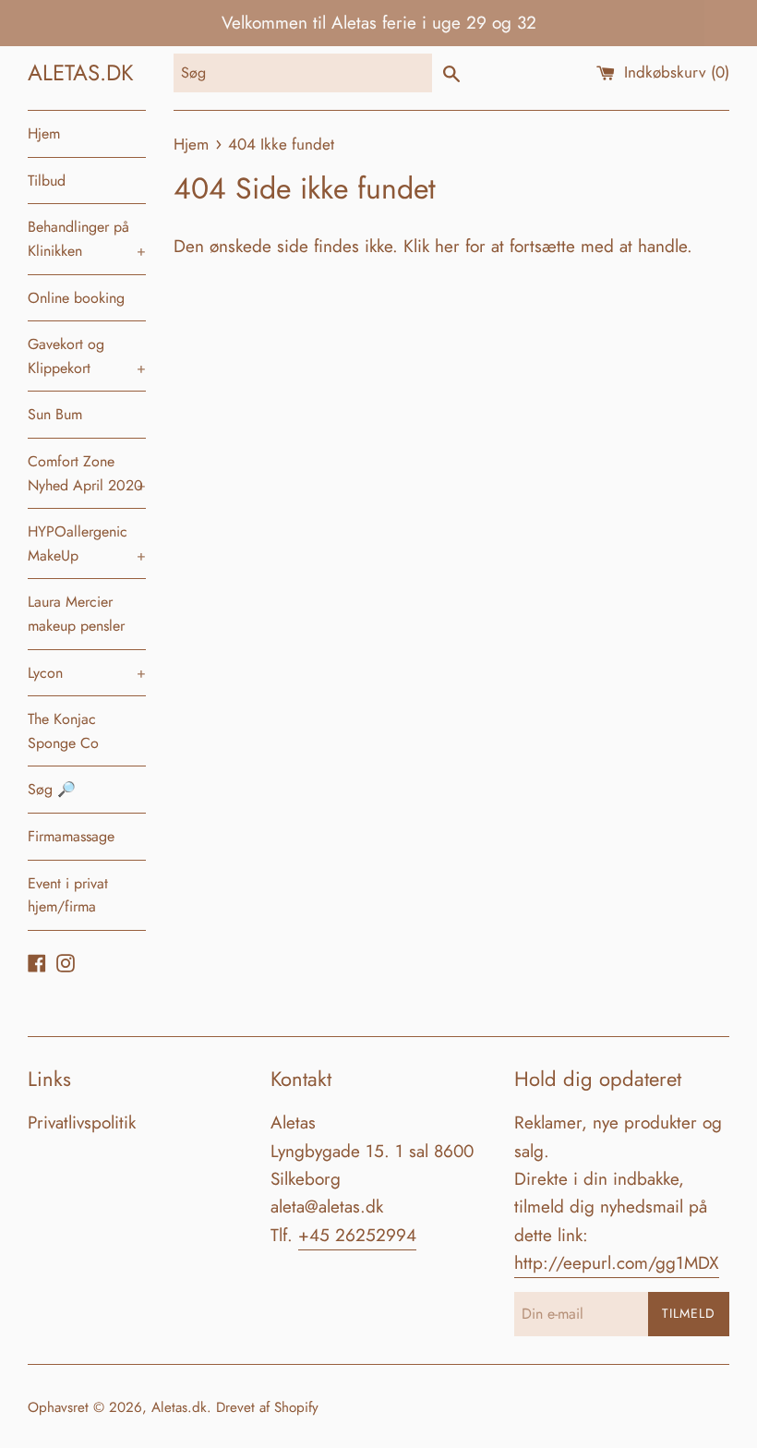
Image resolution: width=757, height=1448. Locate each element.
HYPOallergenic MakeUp (87, 543)
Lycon (87, 672)
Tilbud (47, 180)
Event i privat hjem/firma (68, 895)
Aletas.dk (179, 1407)
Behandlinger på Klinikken (87, 238)
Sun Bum (55, 414)
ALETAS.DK (81, 72)
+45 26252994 (357, 1235)
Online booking (76, 297)
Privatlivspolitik (82, 1122)
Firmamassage (71, 836)
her (447, 246)
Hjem (44, 133)
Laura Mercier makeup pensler (76, 613)
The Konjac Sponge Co (63, 731)
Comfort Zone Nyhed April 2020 (87, 473)
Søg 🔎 (52, 789)
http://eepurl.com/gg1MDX (616, 1262)
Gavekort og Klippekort (87, 356)
